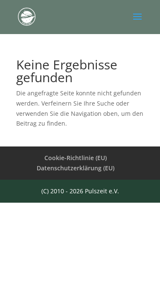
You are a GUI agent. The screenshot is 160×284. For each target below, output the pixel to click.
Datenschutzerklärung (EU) (75, 168)
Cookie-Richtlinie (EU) (75, 158)
